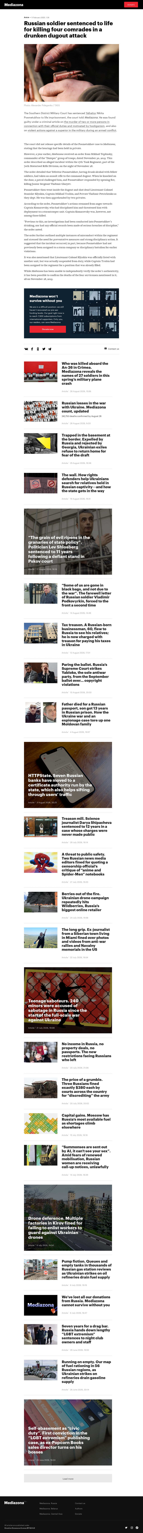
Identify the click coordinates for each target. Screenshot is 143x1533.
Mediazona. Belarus (49, 1508)
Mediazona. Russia (48, 1503)
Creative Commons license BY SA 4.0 (19, 1528)
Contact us (113, 348)
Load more (68, 1478)
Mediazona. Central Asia (51, 1513)
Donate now (47, 329)
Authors (78, 1508)
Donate (131, 4)
